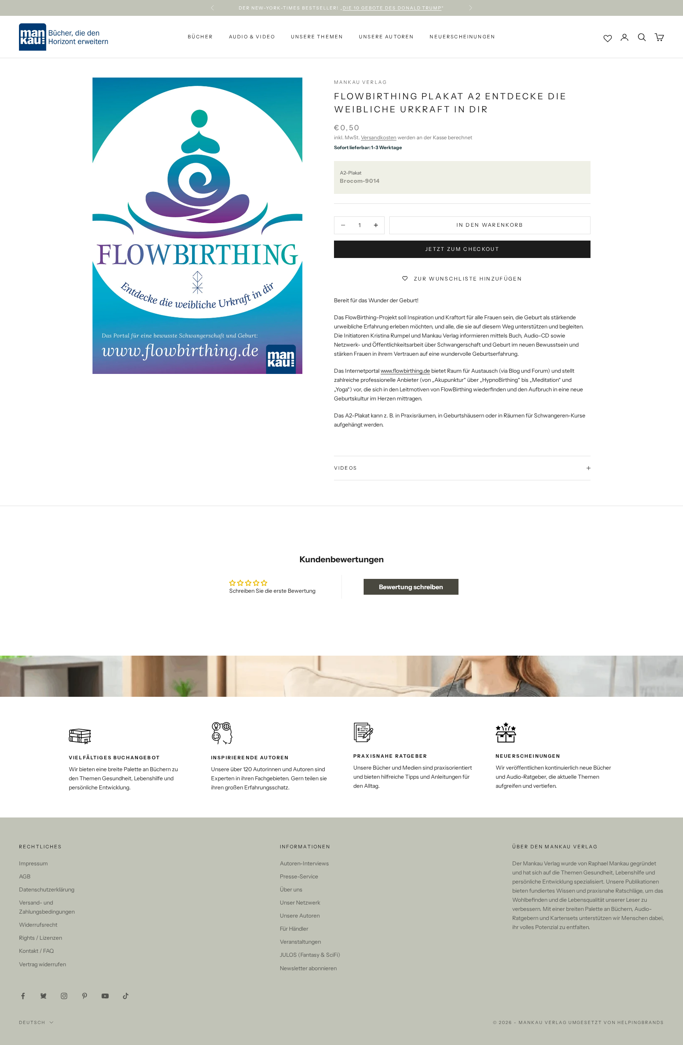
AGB (24, 876)
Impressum (33, 863)
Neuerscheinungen (462, 37)
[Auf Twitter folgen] (43, 996)
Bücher (200, 37)
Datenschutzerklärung (46, 889)
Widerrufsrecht (38, 924)
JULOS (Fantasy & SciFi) (310, 954)
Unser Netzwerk (300, 902)
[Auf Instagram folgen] (64, 996)
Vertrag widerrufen (42, 964)
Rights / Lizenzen (40, 937)
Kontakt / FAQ (36, 950)
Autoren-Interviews (304, 863)
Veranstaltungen (300, 941)
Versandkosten (378, 137)
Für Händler (294, 928)
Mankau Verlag (360, 82)
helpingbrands (640, 1022)
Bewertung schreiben (411, 587)
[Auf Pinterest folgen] (85, 996)
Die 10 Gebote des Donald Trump (392, 8)
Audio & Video (252, 37)
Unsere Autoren (386, 37)
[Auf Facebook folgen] (23, 996)
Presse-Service (299, 876)
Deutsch (32, 1022)
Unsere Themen (317, 37)
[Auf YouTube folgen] (105, 996)
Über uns (291, 889)
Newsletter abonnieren (308, 968)
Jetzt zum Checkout (462, 249)
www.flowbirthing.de (405, 370)
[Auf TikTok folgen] (126, 996)
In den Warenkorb (490, 225)
